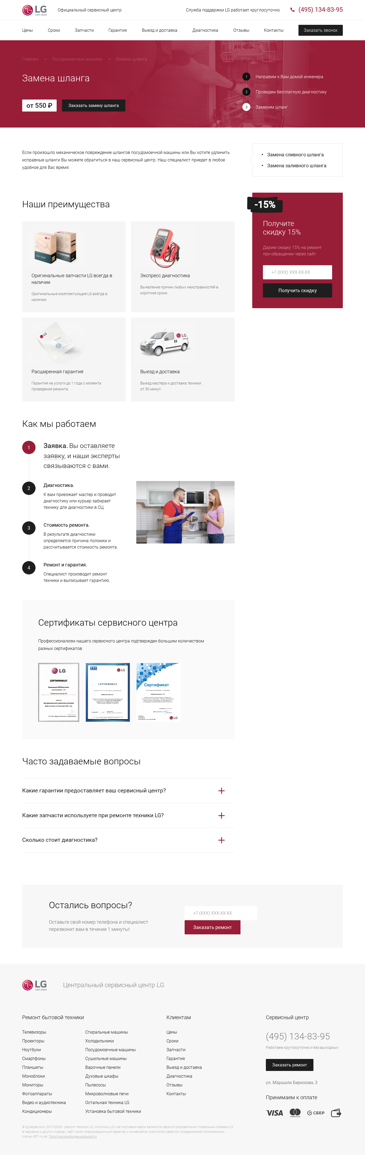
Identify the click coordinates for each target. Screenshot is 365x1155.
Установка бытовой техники (113, 1111)
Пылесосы (95, 1084)
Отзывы (241, 30)
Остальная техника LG (107, 1102)
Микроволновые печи (107, 1093)
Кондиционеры (37, 1111)
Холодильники (99, 1040)
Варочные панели (103, 1067)
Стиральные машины (106, 1032)
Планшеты (32, 1067)
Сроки (54, 30)
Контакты (274, 30)
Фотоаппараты (37, 1093)
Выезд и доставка (159, 30)
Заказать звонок (320, 30)
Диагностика (205, 30)
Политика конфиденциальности (73, 1136)
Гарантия (117, 30)
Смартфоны (34, 1058)
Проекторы (33, 1040)
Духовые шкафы (101, 1076)
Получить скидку (297, 290)
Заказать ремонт (212, 927)
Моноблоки (33, 1076)
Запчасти (84, 30)
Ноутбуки (31, 1049)
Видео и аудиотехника (44, 1102)
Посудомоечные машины (110, 1049)
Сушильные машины (106, 1058)
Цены (27, 30)
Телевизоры (34, 1032)
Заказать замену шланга (93, 105)
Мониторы (32, 1084)
